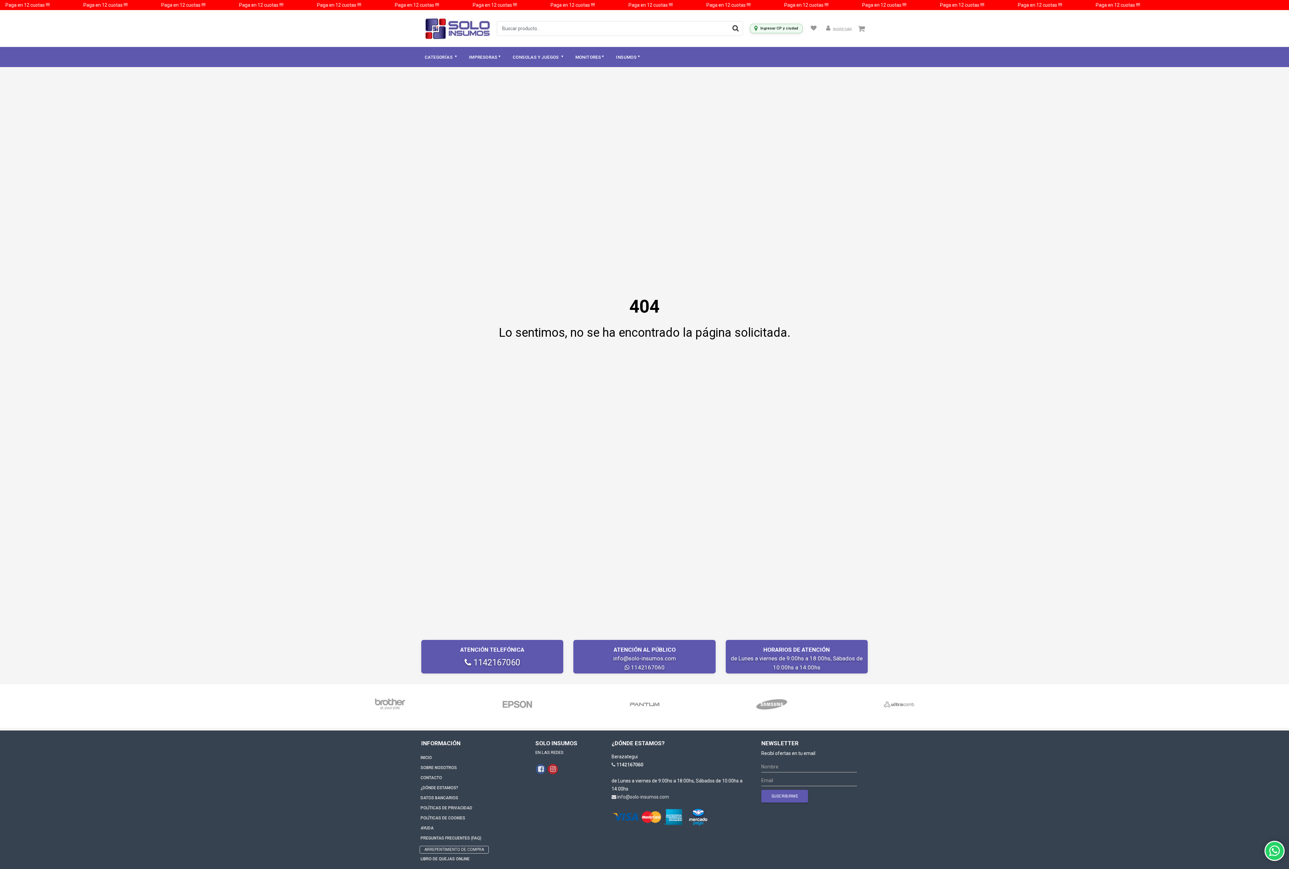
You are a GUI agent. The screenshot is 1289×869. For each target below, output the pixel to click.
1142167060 (495, 662)
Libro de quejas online (445, 859)
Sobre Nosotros (439, 767)
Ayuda (427, 828)
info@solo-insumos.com (644, 658)
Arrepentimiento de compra (454, 849)
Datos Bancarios (439, 798)
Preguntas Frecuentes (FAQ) (451, 838)
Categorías (439, 57)
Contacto (431, 777)
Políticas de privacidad (446, 808)
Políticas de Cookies (443, 818)
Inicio (426, 757)
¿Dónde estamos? (439, 787)
